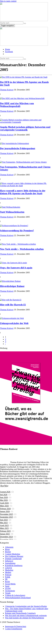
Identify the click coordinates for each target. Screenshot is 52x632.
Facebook (9, 52)
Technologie (10, 591)
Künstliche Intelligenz (13, 565)
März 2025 (4, 528)
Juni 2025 (4, 520)
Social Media (10, 584)
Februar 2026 (5, 509)
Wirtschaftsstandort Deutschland (18, 598)
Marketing (9, 570)
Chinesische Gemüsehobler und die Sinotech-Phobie (26, 606)
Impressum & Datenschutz (15, 626)
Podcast (8, 575)
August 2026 (5, 492)
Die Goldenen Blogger (14, 556)
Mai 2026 (4, 500)
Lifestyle (8, 568)
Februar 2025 (5, 531)
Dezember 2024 (6, 537)
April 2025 (4, 525)
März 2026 (4, 506)
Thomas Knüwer (7, 90)
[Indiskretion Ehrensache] (24, 20)
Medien (8, 572)
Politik (7, 577)
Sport (7, 586)
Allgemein (9, 547)
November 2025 (6, 514)
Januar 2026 (5, 511)
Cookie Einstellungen (13, 629)
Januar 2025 (5, 534)
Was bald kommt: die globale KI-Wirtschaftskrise (24, 618)
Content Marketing (12, 554)
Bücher (8, 552)
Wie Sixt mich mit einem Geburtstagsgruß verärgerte (26, 615)
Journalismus (10, 563)
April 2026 (4, 503)
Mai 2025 (4, 523)
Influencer (9, 561)
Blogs (7, 549)
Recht (7, 581)
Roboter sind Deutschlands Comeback (20, 613)
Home (7, 49)
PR (6, 579)
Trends (7, 593)
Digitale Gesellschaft (13, 559)
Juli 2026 (3, 494)
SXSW (8, 588)
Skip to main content (8, 1)
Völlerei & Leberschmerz (15, 595)
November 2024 (6, 539)
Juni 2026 (4, 497)
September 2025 (6, 517)
